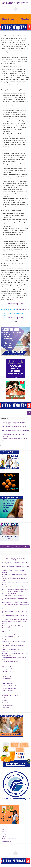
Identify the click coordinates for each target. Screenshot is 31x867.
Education (20, 309)
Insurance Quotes (6, 841)
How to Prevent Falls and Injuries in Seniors (13, 587)
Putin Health (5, 703)
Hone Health (5, 674)
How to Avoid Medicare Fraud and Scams (13, 595)
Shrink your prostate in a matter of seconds (13, 834)
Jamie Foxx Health (7, 710)
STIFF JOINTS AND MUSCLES (9, 688)
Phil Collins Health (6, 678)
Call (2, 35)
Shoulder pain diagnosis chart (9, 838)
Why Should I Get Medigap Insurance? (12, 634)
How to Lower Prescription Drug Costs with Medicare (15, 604)
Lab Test (4, 836)
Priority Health (5, 707)
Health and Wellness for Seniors (10, 636)
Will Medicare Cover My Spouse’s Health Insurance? (15, 602)
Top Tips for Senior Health (9, 639)
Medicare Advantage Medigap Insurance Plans (15, 547)
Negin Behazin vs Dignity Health (10, 695)
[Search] (29, 413)
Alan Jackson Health (7, 705)
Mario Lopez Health (7, 669)
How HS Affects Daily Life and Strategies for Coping (15, 619)
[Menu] (15, 9)
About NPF (4, 829)
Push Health (5, 700)
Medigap (14, 446)
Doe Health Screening (8, 671)
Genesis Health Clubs (7, 683)
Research (26, 309)
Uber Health (5, 693)
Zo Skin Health (5, 698)
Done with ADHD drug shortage (10, 661)
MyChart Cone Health (8, 666)
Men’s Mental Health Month (9, 686)
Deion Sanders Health (7, 681)
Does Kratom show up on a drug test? (12, 664)
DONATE (4, 831)
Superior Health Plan (7, 690)
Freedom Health (6, 676)
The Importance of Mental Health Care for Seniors (15, 589)
